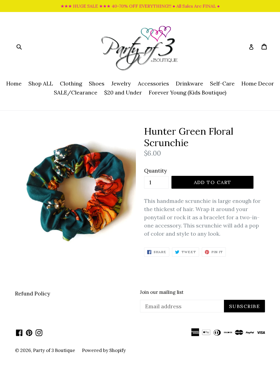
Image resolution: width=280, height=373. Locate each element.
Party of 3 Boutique (54, 350)
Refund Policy (32, 293)
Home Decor (257, 83)
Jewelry (121, 83)
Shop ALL (40, 83)
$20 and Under (123, 92)
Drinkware (189, 83)
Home (14, 83)
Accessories (153, 83)
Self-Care (222, 83)
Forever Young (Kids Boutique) (187, 92)
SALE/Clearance (75, 92)
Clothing (71, 83)
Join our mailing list (161, 292)
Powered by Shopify (104, 350)
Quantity (155, 170)
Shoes (96, 83)
